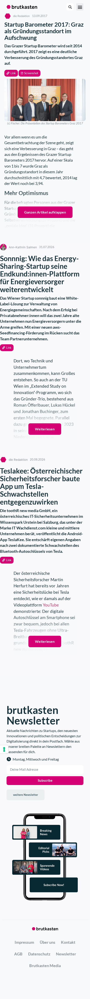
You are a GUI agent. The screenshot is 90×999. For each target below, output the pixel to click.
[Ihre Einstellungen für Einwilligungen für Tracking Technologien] (4, 749)
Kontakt (68, 942)
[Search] (70, 7)
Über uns (47, 942)
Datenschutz (39, 953)
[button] (11, 73)
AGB (18, 953)
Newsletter (66, 953)
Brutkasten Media (45, 965)
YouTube (51, 604)
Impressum (24, 942)
